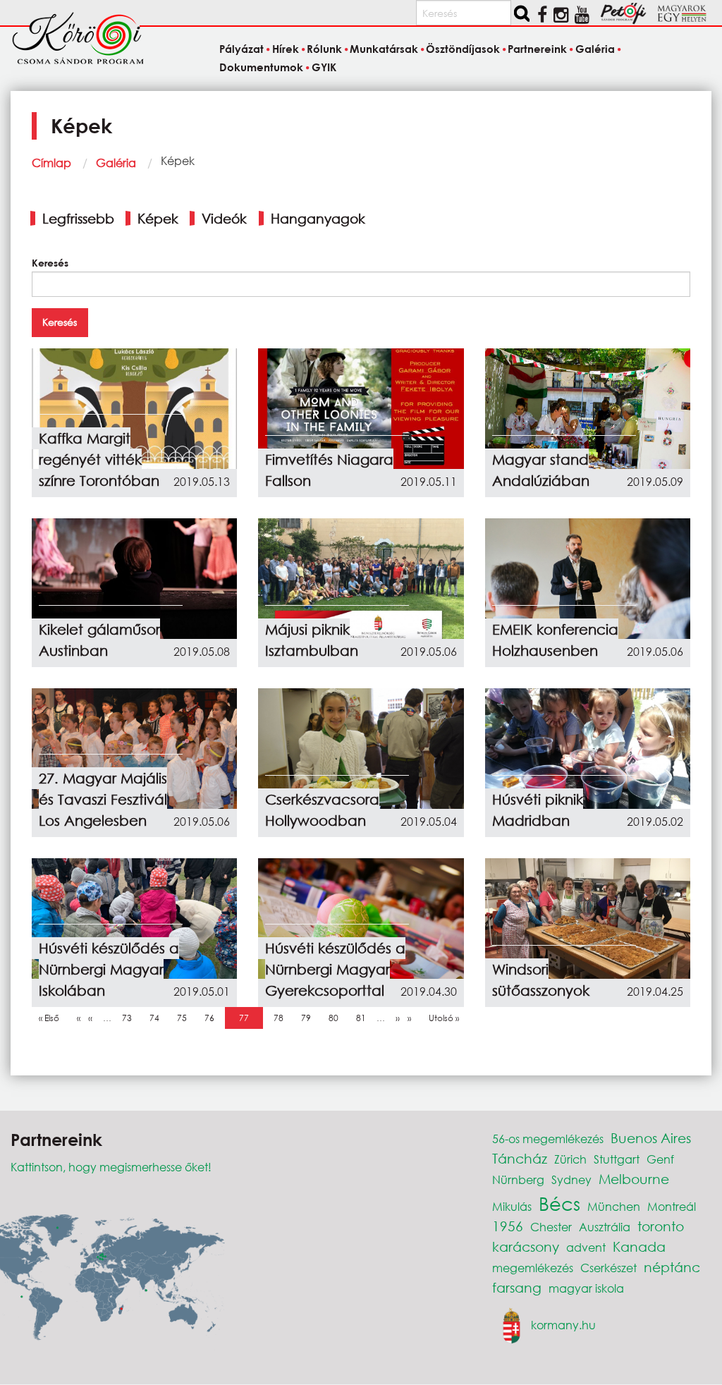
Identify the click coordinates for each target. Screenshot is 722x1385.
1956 (507, 1226)
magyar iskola (586, 1288)
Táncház (519, 1158)
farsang (517, 1287)
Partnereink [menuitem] (537, 49)
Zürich (570, 1159)
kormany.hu (563, 1324)
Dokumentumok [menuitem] (261, 67)
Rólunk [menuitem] (324, 49)
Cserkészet (608, 1267)
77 (247, 1018)
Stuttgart (617, 1159)
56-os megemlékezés (548, 1138)
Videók (224, 218)
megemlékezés (532, 1267)
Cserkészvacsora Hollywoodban (322, 810)
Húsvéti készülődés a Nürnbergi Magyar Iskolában (109, 969)
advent (586, 1247)
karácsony (525, 1246)
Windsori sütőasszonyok (540, 980)
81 (364, 1018)
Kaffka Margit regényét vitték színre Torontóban (99, 459)
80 (337, 1018)
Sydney (571, 1179)
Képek (157, 218)
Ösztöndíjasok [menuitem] (463, 49)
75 (185, 1018)
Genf (660, 1159)
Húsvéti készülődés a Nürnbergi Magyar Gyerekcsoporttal (335, 969)
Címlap (51, 162)
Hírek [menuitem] (285, 49)
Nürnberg (518, 1179)
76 (212, 1018)
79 (309, 1018)
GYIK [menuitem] (324, 67)
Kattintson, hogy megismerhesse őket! (111, 1166)
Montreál (671, 1206)
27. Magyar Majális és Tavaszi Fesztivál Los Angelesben (103, 799)
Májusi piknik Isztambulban (311, 640)
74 (157, 1018)
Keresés (50, 263)
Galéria (116, 162)
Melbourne (634, 1179)
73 (130, 1018)
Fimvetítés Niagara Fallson (329, 470)
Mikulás (512, 1206)
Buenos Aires (651, 1138)
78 (282, 1018)
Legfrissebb (78, 218)
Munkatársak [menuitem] (384, 49)
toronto (660, 1226)
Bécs (559, 1203)
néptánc (672, 1267)
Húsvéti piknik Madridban (537, 810)
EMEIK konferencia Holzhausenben (555, 640)
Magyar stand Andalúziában (540, 470)
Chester (551, 1226)
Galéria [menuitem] (594, 49)
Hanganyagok (318, 218)
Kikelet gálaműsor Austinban (99, 640)
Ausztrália (604, 1226)
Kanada (639, 1246)
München (613, 1206)
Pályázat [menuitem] (241, 49)
